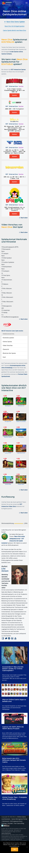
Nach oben (24, 218)
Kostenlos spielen (8, 338)
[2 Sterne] (15, 523)
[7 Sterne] (20, 523)
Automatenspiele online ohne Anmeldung (13, 366)
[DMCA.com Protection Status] (14, 825)
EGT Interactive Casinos (18, 69)
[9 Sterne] (22, 523)
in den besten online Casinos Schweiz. (12, 53)
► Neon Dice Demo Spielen (14, 21)
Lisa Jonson (4, 569)
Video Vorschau (7, 345)
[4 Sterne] (17, 523)
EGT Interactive (12, 86)
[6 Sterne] (19, 523)
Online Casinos (7, 342)
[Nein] (27, 847)
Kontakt (10, 823)
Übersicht (6, 349)
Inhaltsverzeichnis (8, 334)
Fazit (4, 357)
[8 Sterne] (21, 523)
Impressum (5, 821)
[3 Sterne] (16, 523)
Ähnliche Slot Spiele (9, 353)
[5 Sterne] (18, 523)
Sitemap (4, 823)
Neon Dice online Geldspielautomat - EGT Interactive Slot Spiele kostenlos (13, 539)
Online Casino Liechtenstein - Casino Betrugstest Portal (14, 818)
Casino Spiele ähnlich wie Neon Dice (14, 30)
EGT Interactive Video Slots (11, 505)
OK (15, 849)
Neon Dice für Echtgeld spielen (14, 26)
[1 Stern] (14, 523)
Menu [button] (24, 3)
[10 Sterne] (23, 523)
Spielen (14, 95)
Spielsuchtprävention (6, 833)
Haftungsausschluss (16, 821)
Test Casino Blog (19, 823)
